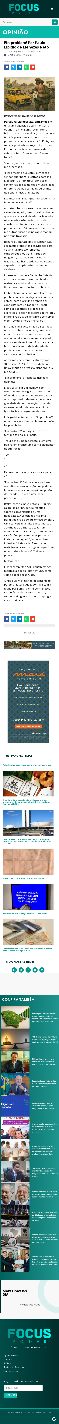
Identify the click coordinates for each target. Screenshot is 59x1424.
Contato (8, 1359)
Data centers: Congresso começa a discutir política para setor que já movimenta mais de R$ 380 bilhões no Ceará (27, 841)
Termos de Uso (11, 1371)
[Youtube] (35, 969)
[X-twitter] (21, 969)
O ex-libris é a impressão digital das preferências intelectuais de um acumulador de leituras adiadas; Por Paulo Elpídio (27, 802)
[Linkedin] (41, 969)
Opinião (15, 32)
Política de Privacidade (15, 1367)
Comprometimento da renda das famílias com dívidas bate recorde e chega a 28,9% (27, 950)
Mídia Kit (8, 1363)
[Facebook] (14, 969)
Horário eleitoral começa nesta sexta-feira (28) (25, 913)
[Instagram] (28, 969)
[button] (52, 9)
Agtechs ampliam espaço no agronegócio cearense (27, 765)
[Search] (55, 22)
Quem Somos (11, 1355)
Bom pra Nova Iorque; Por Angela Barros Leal (23, 878)
